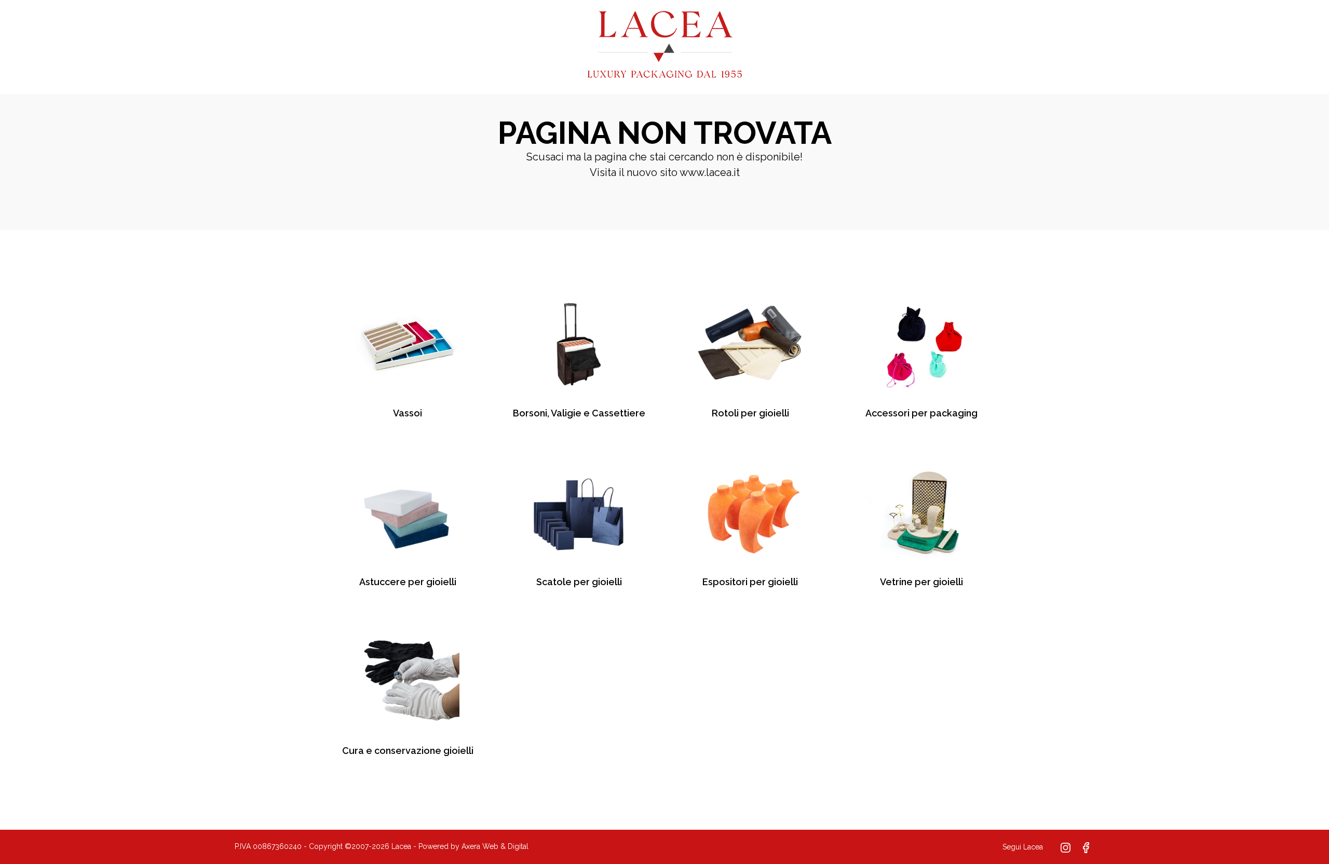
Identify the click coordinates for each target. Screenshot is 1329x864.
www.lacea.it (710, 172)
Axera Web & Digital (495, 846)
